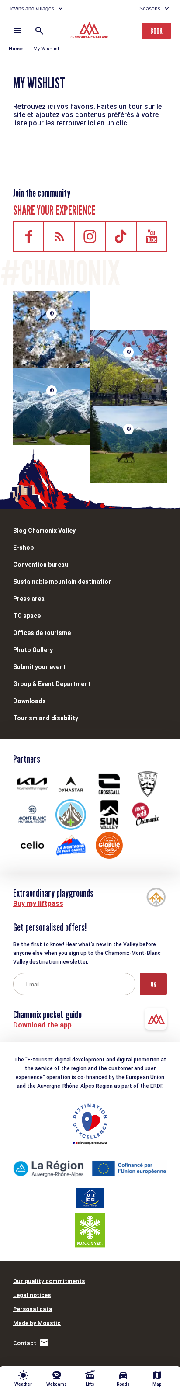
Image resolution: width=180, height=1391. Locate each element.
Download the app (42, 1025)
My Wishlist (46, 49)
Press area (29, 598)
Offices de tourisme (42, 632)
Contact (24, 1343)
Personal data (32, 1309)
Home (16, 49)
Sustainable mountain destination (62, 581)
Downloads (29, 700)
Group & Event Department (51, 683)
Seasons (149, 9)
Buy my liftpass (38, 903)
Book (156, 30)
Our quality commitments (49, 1281)
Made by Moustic (37, 1323)
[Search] (39, 30)
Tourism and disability (45, 718)
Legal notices (32, 1295)
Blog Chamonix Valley (44, 530)
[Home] (90, 31)
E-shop (23, 547)
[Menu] (17, 30)
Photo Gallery (33, 649)
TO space (27, 615)
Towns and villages (31, 9)
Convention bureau (40, 564)
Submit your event (39, 666)
